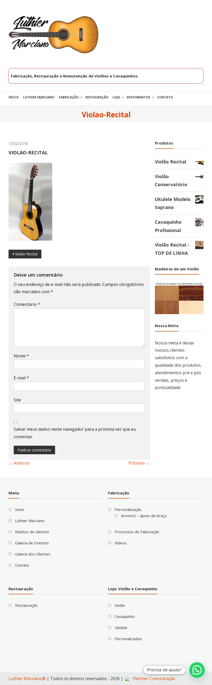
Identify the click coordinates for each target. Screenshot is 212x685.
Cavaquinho (125, 616)
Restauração (96, 97)
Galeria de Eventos (32, 542)
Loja (116, 97)
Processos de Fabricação (137, 531)
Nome (21, 356)
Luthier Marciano (39, 97)
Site (17, 400)
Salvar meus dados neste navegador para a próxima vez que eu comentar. (75, 432)
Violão (120, 605)
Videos (121, 542)
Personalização (128, 509)
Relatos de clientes (32, 531)
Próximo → (139, 463)
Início (14, 97)
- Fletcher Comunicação (152, 678)
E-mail (21, 378)
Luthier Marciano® (27, 678)
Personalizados (128, 638)
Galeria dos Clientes (32, 554)
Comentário (27, 304)
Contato (165, 97)
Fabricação (69, 97)
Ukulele (121, 627)
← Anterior (19, 463)
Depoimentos (138, 97)
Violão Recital (26, 253)
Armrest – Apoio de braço (144, 515)
